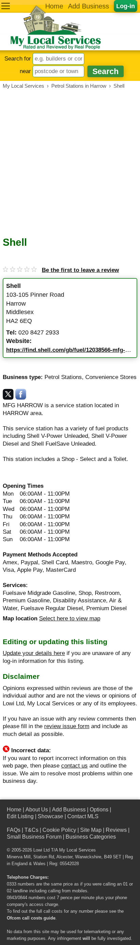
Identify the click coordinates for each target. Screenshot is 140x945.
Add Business (88, 6)
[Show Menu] (5, 6)
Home (54, 6)
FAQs (13, 830)
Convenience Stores (111, 377)
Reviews (116, 830)
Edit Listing (20, 816)
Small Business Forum (34, 837)
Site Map (91, 830)
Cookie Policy (59, 830)
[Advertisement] (70, 163)
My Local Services (77, 850)
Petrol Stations (63, 377)
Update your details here (34, 653)
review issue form (66, 726)
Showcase (50, 816)
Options (99, 809)
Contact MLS (83, 816)
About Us (36, 809)
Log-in (125, 6)
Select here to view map (69, 618)
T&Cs (31, 830)
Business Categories (91, 837)
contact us (74, 765)
